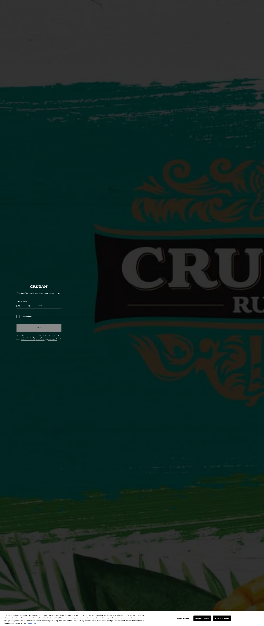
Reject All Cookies (202, 618)
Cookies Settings (182, 618)
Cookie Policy (52, 340)
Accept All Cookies (222, 618)
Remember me (26, 316)
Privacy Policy (39, 340)
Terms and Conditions (28, 340)
